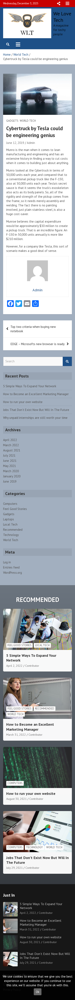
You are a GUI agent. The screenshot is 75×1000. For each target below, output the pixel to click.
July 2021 (9, 455)
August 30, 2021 (16, 799)
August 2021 (11, 450)
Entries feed (11, 567)
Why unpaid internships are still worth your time (35, 418)
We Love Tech (62, 16)
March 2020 (11, 471)
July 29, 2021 (14, 868)
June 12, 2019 (15, 143)
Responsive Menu (58, 3)
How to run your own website (22, 402)
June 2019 (9, 481)
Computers (10, 504)
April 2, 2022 (14, 666)
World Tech (28, 121)
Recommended (12, 530)
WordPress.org (12, 573)
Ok (37, 992)
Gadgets (12, 121)
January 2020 (11, 476)
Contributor (32, 666)
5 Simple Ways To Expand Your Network (29, 386)
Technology (11, 535)
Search (67, 361)
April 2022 (10, 440)
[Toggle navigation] (18, 44)
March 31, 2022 (16, 735)
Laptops (8, 519)
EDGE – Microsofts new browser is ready (38, 344)
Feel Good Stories (15, 509)
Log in (7, 562)
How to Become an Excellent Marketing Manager (36, 394)
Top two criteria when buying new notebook (33, 329)
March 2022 (11, 445)
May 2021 (9, 466)
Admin (31, 143)
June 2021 (9, 461)
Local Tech (10, 524)
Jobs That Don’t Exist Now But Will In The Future (36, 410)
